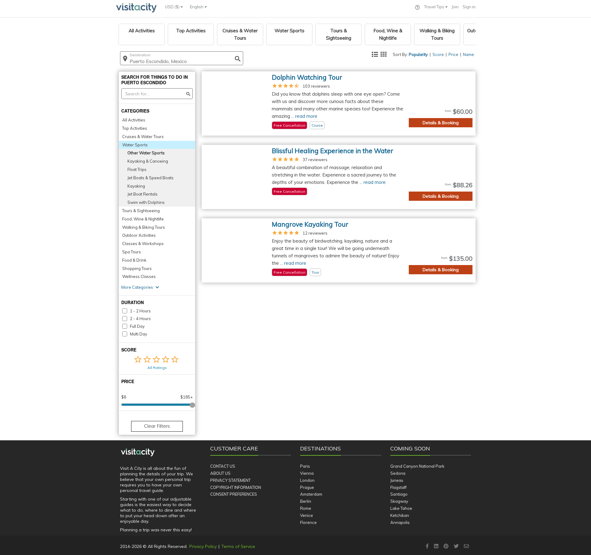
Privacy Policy (203, 546)
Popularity (418, 54)
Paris (305, 466)
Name (468, 54)
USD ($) (172, 6)
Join (455, 6)
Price (453, 54)
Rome (305, 508)
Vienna (307, 473)
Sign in (469, 6)
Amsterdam (311, 494)
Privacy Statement (230, 480)
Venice (306, 515)
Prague (307, 487)
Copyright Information (235, 487)
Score (438, 54)
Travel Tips (434, 6)
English (197, 6)
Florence (308, 522)
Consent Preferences (233, 494)
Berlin (305, 501)
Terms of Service (238, 546)
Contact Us (222, 466)
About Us (220, 473)
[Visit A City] (137, 452)
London (307, 480)
